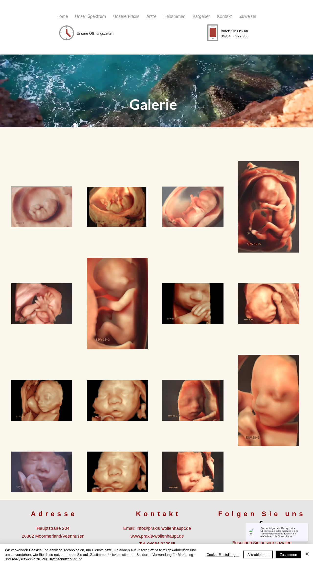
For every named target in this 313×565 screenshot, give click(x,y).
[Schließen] (307, 554)
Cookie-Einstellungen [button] (223, 554)
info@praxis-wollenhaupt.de (164, 528)
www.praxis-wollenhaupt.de (157, 536)
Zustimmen (288, 554)
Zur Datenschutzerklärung (62, 558)
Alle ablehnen (257, 554)
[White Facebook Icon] (242, 32)
